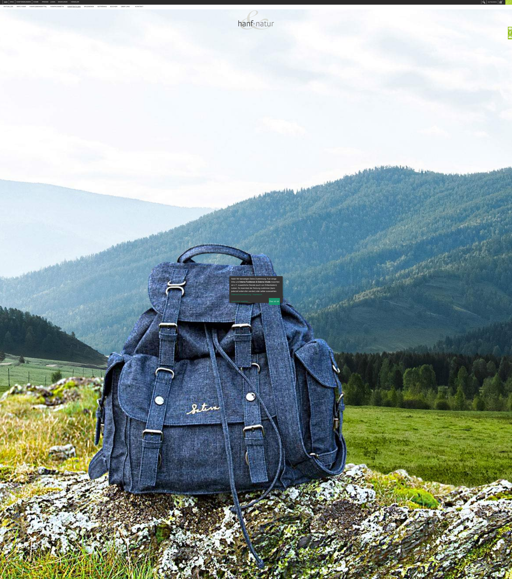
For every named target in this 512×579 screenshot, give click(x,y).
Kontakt (139, 6)
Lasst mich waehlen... (240, 301)
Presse (45, 2)
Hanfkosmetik (57, 6)
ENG (12, 2)
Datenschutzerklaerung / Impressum (246, 294)
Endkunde (63, 2)
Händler (75, 2)
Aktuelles (8, 6)
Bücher (113, 6)
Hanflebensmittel (38, 6)
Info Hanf (21, 6)
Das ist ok (274, 301)
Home (36, 2)
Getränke (102, 6)
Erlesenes (89, 6)
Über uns (125, 6)
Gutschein (492, 2)
